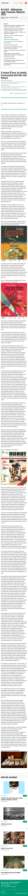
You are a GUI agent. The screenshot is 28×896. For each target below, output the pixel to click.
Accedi (21, 3)
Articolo (3, 17)
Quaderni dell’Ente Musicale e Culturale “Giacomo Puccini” (14, 51)
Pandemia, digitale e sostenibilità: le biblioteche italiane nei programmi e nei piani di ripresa (14, 29)
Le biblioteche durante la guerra (11, 45)
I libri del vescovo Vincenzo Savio (11, 39)
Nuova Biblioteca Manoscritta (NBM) (10, 872)
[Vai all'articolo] (14, 787)
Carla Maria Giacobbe (6, 80)
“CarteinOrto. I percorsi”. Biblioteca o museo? (13, 35)
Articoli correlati (14, 17)
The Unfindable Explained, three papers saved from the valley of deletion (13, 61)
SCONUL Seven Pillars (8, 37)
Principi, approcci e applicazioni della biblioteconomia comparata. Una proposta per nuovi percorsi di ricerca (14, 55)
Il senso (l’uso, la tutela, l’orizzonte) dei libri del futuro (13, 42)
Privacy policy (4, 893)
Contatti (2, 891)
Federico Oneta (5, 85)
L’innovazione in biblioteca (9, 58)
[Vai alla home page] (5, 3)
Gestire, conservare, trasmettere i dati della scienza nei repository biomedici (13, 47)
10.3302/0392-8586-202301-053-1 (19, 93)
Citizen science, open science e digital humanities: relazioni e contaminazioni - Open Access (14, 26)
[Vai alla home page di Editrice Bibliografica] (26, 3)
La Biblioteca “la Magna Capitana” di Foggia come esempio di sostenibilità (14, 32)
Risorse (7, 17)
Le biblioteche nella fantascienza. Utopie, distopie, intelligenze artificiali (12, 798)
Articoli (6, 24)
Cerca (16, 3)
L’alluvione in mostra (6, 824)
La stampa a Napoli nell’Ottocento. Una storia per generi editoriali (14, 64)
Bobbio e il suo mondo (7, 848)
